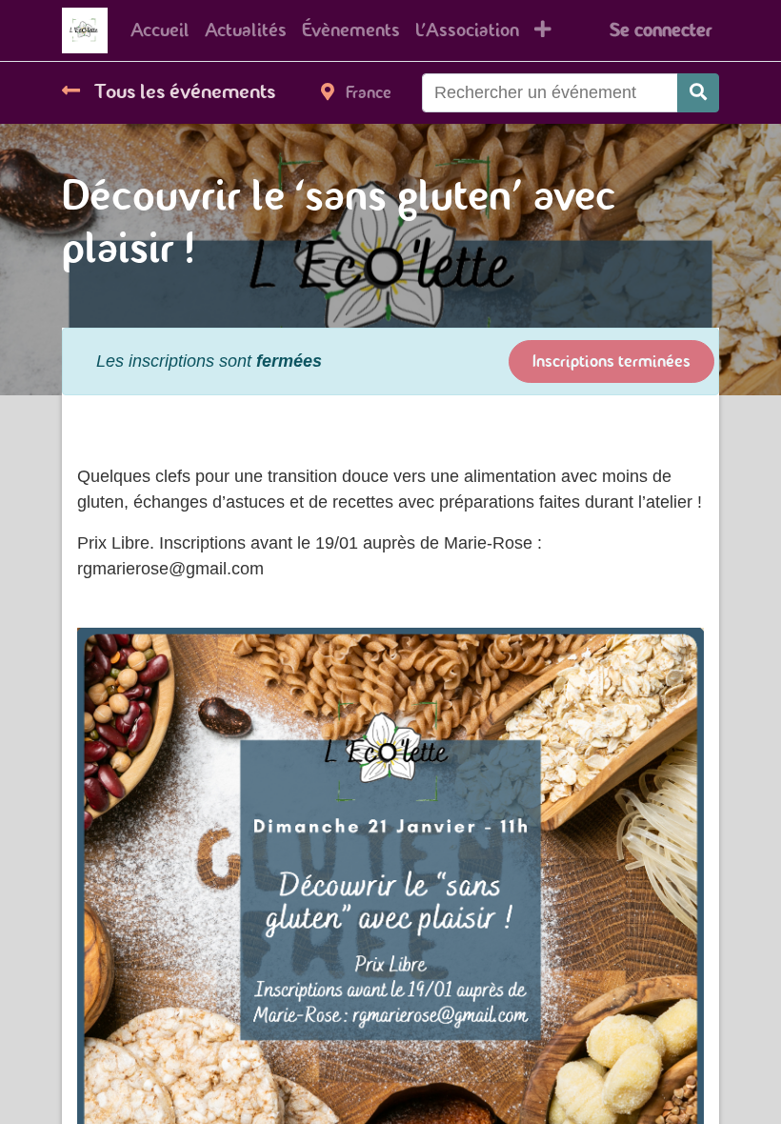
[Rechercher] (698, 92)
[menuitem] (160, 30)
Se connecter (660, 30)
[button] (543, 30)
